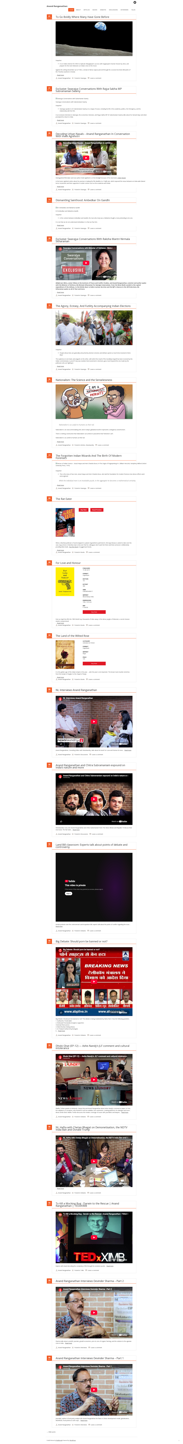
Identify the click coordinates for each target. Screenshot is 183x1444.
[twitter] (134, 2)
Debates (103, 10)
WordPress (73, 1440)
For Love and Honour (68, 563)
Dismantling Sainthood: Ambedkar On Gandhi (83, 200)
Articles (87, 10)
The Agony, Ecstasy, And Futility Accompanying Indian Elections (93, 306)
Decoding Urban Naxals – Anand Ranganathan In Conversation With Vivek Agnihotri (93, 135)
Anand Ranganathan (64, 78)
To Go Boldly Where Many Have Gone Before (82, 17)
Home (71, 10)
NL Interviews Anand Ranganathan (76, 690)
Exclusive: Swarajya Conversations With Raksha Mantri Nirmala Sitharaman (93, 240)
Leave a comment (95, 78)
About (78, 10)
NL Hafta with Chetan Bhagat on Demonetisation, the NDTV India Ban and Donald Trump (91, 1128)
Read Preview (97, 510)
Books (95, 10)
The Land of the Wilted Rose (72, 636)
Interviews (124, 10)
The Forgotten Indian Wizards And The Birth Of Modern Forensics (89, 457)
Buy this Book (73, 547)
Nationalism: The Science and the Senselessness (84, 380)
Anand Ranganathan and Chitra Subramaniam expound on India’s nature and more (90, 766)
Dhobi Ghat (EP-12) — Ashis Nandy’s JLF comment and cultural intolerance (92, 1047)
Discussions (113, 10)
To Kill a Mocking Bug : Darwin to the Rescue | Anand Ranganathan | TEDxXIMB (87, 1205)
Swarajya (83, 78)
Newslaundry (90, 445)
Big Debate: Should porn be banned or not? (81, 941)
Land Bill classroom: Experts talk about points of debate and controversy (91, 846)
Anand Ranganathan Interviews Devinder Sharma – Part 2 (90, 1281)
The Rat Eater (64, 499)
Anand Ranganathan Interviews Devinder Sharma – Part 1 (90, 1358)
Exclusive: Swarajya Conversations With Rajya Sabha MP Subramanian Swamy (89, 90)
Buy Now (84, 510)
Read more (60, 75)
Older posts (51, 1432)
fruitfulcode (59, 1440)
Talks (133, 10)
